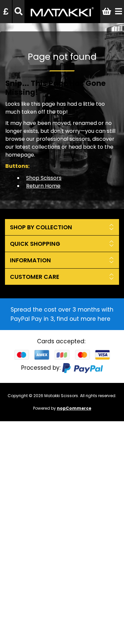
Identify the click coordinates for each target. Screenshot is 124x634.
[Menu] (118, 11)
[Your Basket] (106, 11)
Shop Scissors (44, 178)
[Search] (18, 11)
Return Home (43, 186)
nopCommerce (74, 408)
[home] (62, 18)
